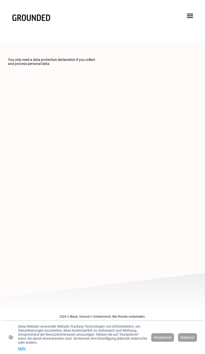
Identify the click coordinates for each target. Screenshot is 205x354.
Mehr (22, 348)
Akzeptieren (163, 337)
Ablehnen (187, 337)
